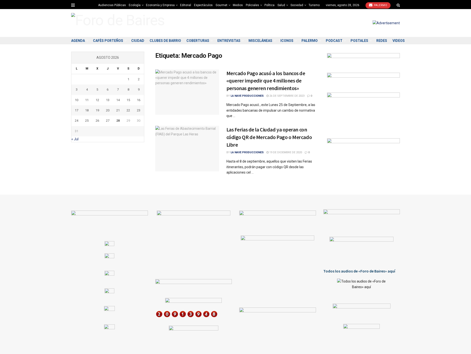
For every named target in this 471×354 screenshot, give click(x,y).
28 (118, 120)
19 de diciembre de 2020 (285, 152)
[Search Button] (398, 5)
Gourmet (221, 5)
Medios (238, 5)
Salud (281, 5)
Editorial (185, 5)
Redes (381, 41)
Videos (398, 41)
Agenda (78, 41)
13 (107, 100)
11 (87, 100)
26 (97, 120)
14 (118, 100)
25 (87, 120)
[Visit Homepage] (118, 23)
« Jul (74, 139)
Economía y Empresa (160, 5)
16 (138, 100)
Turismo (314, 5)
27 (107, 120)
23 (138, 110)
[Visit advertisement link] (386, 23)
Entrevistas (228, 41)
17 (76, 110)
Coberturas (197, 41)
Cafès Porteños (108, 41)
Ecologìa (135, 5)
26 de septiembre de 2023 (286, 95)
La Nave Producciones (247, 95)
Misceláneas (260, 41)
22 (128, 110)
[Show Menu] (73, 5)
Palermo (380, 5)
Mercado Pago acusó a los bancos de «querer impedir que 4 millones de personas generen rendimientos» (265, 81)
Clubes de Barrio (165, 41)
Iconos (286, 41)
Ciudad (137, 41)
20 (107, 110)
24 (76, 120)
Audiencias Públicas (112, 5)
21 (118, 110)
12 (97, 100)
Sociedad (296, 5)
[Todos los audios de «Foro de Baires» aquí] (361, 287)
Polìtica (269, 5)
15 (128, 100)
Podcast (334, 41)
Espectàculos (203, 5)
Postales (359, 41)
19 (97, 110)
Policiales (252, 5)
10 (76, 100)
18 (87, 110)
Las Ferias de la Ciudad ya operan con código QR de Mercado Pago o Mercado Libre (269, 137)
